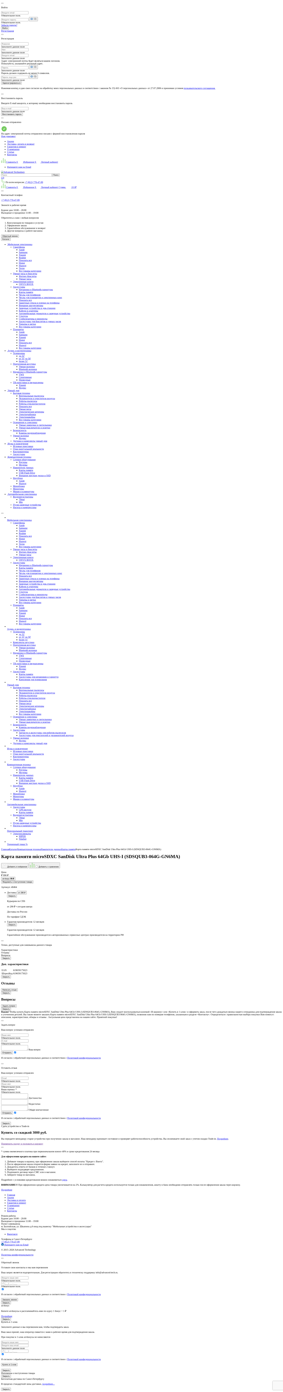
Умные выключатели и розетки (34, 427)
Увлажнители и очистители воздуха (37, 398)
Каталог (5, 239)
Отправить (7, 1053)
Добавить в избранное (17, 867)
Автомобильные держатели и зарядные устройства (44, 313)
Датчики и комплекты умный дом (30, 441)
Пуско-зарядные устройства (27, 505)
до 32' (22, 356)
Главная (11, 1195)
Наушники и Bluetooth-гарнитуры (36, 289)
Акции (10, 141)
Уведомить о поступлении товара (17, 882)
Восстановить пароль (12, 114)
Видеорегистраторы (23, 497)
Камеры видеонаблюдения (32, 433)
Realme (22, 257)
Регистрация (7, 31)
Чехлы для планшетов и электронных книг (40, 297)
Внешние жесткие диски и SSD (35, 475)
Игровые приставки (23, 446)
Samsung (23, 252)
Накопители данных (23, 467)
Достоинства (35, 1098)
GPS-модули (25, 809)
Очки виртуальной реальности (28, 449)
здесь (64, 1180)
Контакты (12, 154)
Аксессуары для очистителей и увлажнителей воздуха (46, 735)
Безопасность (19, 430)
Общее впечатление (39, 1110)
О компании (13, 149)
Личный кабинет (49, 162)
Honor (22, 263)
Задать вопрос (8, 1006)
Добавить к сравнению (48, 867)
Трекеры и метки (27, 324)
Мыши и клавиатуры (23, 491)
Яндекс (22, 388)
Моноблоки (19, 486)
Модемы (23, 465)
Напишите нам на (16, 1245)
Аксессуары (19, 287)
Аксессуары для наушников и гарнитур (39, 677)
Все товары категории (30, 271)
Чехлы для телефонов (30, 295)
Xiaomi (22, 255)
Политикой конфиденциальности (84, 1058)
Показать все (25, 260)
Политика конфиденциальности (17, 1255)
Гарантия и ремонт (16, 146)
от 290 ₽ (21, 893)
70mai (22, 499)
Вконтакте (12, 1234)
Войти (5, 28)
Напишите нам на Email (19, 167)
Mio (21, 502)
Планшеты (18, 329)
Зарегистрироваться (11, 83)
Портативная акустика (24, 364)
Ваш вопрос (35, 1049)
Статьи (10, 152)
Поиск (56, 175)
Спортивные (25, 377)
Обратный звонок (10, 236)
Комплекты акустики (23, 642)
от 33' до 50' (25, 358)
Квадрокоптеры (21, 451)
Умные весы (25, 409)
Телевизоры (19, 353)
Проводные (25, 380)
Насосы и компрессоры (24, 507)
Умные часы (25, 279)
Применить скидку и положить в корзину (22, 1144)
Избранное (29, 162)
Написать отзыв (9, 990)
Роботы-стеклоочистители (32, 404)
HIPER (22, 836)
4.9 (2, 178)
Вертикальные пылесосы (31, 396)
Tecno (22, 268)
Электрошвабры (27, 417)
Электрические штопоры (31, 412)
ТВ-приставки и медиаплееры (28, 382)
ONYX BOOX (26, 284)
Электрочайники (27, 414)
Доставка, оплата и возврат (20, 144)
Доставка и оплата (16, 1200)
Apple (22, 249)
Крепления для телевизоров (33, 679)
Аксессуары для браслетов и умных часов (40, 321)
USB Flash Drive (27, 473)
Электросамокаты (22, 833)
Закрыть (12, 896)
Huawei (22, 265)
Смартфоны (19, 247)
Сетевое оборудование (24, 459)
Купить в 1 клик (9, 1365)
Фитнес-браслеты (28, 276)
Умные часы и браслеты (25, 273)
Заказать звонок (9, 1300)
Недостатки (34, 1104)
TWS (21, 374)
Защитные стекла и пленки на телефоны (39, 303)
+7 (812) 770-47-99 (34, 182)
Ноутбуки (18, 478)
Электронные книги (23, 281)
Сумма (67, 187)
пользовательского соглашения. (199, 88)
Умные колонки (27, 366)
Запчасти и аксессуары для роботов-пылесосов (42, 732)
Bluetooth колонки (28, 369)
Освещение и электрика (25, 422)
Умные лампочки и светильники (35, 425)
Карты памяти (26, 292)
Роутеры (23, 462)
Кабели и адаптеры (28, 311)
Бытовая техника (21, 393)
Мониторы (18, 489)
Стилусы (23, 316)
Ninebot (22, 839)
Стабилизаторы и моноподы (33, 319)
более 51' (23, 361)
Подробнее (222, 1139)
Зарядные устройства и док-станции (37, 308)
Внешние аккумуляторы (31, 305)
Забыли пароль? (9, 25)
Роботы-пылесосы (28, 401)
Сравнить (12, 162)
